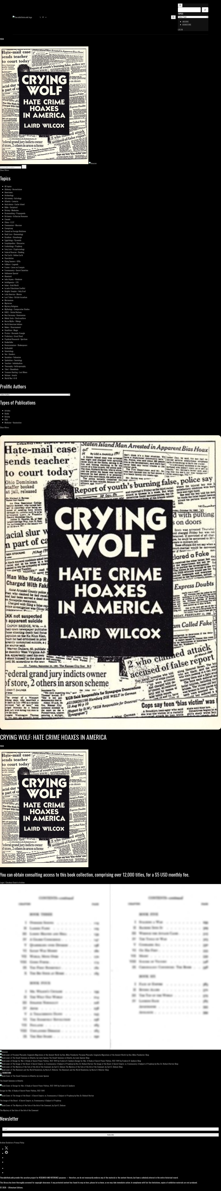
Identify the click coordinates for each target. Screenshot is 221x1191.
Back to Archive (19, 882)
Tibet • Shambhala (11, 369)
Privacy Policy (19, 1142)
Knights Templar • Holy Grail (15, 291)
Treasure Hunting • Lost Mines (16, 372)
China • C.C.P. (9, 222)
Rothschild (9, 348)
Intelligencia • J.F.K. (12, 282)
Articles (7, 410)
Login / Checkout (6, 882)
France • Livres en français (15, 267)
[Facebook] (1, 44)
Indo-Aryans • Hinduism (13, 279)
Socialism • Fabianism (13, 357)
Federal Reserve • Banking (14, 252)
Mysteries (8, 303)
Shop (147, 1054)
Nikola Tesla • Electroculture (15, 318)
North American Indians (13, 324)
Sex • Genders (10, 354)
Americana (9, 192)
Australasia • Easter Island (15, 204)
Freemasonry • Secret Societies (16, 270)
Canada (7, 219)
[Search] (205, 9)
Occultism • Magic (11, 330)
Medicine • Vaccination (13, 422)
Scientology (9, 351)
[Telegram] (9, 44)
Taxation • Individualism (13, 363)
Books (7, 413)
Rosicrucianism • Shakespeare (16, 345)
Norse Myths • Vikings (13, 321)
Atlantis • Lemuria (11, 201)
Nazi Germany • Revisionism (15, 315)
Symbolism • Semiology (13, 360)
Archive (2, 1142)
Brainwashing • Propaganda (15, 213)
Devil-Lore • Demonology (14, 234)
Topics (180, 13)
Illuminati (8, 276)
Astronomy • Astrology (13, 198)
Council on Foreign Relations (15, 231)
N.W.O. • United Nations (13, 312)
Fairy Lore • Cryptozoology (14, 249)
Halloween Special (11, 273)
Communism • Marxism (13, 225)
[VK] (7, 44)
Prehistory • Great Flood (14, 336)
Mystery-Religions (11, 306)
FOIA (6, 419)
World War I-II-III (11, 378)
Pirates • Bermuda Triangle (15, 333)
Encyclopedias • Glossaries (15, 243)
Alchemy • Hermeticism (13, 189)
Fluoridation (9, 258)
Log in (180, 29)
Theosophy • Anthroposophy (15, 366)
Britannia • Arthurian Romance (16, 216)
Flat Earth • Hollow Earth (14, 255)
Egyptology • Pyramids (13, 240)
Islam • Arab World (12, 285)
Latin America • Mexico (13, 294)
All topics (8, 186)
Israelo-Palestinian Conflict (15, 288)
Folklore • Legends (11, 264)
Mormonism (9, 300)
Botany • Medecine (12, 210)
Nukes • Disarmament (13, 327)
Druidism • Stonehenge (13, 237)
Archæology (9, 195)
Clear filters (4, 170)
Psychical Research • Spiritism (16, 339)
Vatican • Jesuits (11, 375)
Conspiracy (9, 228)
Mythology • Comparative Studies (17, 309)
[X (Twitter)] (4, 44)
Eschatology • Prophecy (13, 246)
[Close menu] (180, 5)
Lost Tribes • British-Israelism (16, 297)
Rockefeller (9, 342)
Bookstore (10, 1142)
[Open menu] (173, 17)
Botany (7, 416)
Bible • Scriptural (11, 207)
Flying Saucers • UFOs (12, 261)
